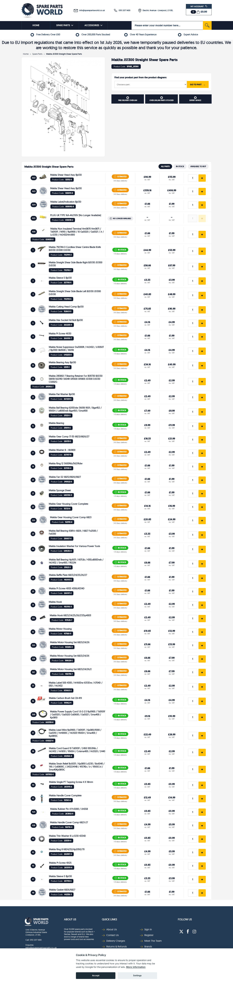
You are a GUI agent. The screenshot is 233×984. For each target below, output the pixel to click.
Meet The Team (153, 940)
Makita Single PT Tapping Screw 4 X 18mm (71, 781)
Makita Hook (55, 601)
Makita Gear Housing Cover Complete (68, 503)
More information (136, 967)
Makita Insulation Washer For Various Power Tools (74, 546)
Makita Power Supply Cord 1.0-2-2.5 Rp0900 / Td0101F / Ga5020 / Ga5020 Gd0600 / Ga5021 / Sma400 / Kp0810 (77, 714)
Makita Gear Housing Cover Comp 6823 (70, 517)
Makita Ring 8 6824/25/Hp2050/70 (66, 849)
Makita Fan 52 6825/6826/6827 (65, 476)
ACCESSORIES (91, 25)
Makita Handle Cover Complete (65, 795)
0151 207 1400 (123, 10)
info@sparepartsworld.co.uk (91, 10)
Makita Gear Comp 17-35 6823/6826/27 (69, 436)
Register (148, 935)
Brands (148, 946)
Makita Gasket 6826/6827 (62, 889)
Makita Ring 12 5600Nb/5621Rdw (65, 463)
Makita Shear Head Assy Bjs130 (66, 174)
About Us (70, 919)
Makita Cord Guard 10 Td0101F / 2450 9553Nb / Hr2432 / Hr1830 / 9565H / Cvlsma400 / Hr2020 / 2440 (77, 750)
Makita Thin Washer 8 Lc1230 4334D (67, 835)
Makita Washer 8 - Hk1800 (62, 449)
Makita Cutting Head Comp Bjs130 (66, 306)
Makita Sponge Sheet (60, 490)
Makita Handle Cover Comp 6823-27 (69, 822)
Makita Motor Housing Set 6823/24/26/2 (71, 669)
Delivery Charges (115, 940)
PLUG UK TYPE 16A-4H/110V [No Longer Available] (75, 215)
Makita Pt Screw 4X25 (60, 862)
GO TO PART (197, 84)
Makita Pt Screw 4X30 (60, 333)
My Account (197, 6)
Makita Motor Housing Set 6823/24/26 (69, 642)
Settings (137, 975)
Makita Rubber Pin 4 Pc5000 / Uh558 (69, 808)
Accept (95, 975)
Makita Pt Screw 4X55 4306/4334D (66, 588)
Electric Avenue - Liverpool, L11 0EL (157, 10)
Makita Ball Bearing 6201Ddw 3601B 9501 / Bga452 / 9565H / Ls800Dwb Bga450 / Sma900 (75, 409)
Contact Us (112, 935)
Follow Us (185, 919)
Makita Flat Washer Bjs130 (62, 394)
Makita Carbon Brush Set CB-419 (65, 698)
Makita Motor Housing (60, 628)
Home (26, 54)
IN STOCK (180, 166)
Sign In (148, 929)
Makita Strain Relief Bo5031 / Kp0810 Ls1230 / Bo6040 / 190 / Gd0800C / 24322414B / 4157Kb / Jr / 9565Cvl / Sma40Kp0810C (76, 766)
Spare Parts (37, 54)
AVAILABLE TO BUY (198, 166)
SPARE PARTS (63, 25)
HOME (35, 25)
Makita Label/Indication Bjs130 (65, 201)
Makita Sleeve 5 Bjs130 (60, 277)
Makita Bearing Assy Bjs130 (62, 362)
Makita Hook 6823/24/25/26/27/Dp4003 (70, 615)
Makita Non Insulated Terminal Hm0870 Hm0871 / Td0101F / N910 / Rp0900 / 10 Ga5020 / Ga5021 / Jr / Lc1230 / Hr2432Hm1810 (77, 231)
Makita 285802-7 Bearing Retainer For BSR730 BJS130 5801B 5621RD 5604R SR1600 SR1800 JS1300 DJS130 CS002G (75, 378)
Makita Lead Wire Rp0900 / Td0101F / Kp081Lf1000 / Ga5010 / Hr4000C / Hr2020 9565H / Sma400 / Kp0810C (75, 732)
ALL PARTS (165, 166)
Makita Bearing (56, 423)
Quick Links (109, 919)
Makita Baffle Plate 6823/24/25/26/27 (68, 574)
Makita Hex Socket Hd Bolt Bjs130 (66, 320)
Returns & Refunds (116, 946)
